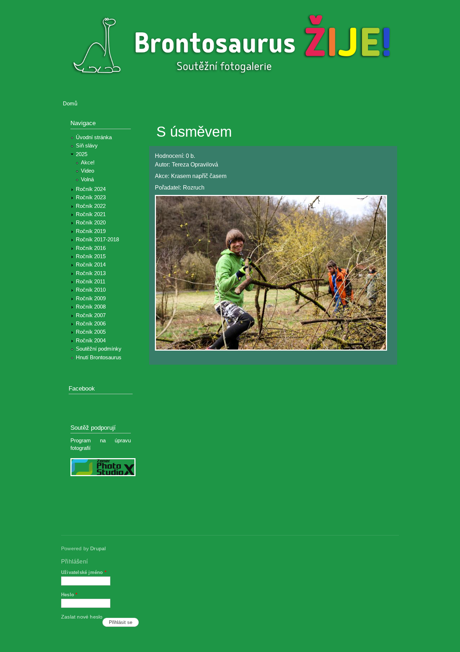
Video (87, 171)
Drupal (98, 548)
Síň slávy (87, 146)
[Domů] (234, 46)
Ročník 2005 (91, 332)
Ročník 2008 (91, 307)
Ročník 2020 (91, 222)
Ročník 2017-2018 (97, 239)
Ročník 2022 (91, 206)
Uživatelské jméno (83, 572)
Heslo (69, 594)
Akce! (88, 162)
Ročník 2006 (91, 324)
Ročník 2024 (91, 189)
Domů (70, 103)
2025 (81, 154)
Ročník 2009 (91, 298)
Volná (87, 179)
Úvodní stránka (94, 137)
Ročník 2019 (91, 231)
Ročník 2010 (91, 290)
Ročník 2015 (91, 256)
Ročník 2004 (91, 340)
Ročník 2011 (90, 281)
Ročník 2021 (91, 214)
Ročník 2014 (91, 265)
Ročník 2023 (91, 197)
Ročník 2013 (91, 273)
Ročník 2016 (91, 248)
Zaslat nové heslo (81, 617)
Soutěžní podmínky (98, 349)
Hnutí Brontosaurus (98, 357)
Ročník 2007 (91, 315)
